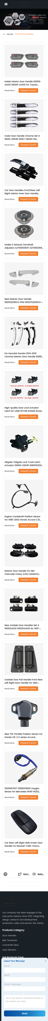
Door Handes (9, 935)
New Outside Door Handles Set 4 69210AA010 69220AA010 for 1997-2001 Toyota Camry (22, 628)
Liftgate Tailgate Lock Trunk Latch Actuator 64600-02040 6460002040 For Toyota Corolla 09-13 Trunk (24, 465)
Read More (10, 90)
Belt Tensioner (9, 940)
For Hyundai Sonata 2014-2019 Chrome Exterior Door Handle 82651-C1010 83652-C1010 (24, 357)
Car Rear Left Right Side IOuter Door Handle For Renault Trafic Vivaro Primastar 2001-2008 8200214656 (24, 846)
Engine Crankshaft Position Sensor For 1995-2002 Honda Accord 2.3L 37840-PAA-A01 (22, 520)
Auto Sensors (9, 949)
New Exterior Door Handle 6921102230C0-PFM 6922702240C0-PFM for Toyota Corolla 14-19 (23, 302)
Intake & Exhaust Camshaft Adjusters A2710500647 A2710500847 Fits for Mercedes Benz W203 (24, 248)
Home (10, 34)
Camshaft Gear (10, 945)
